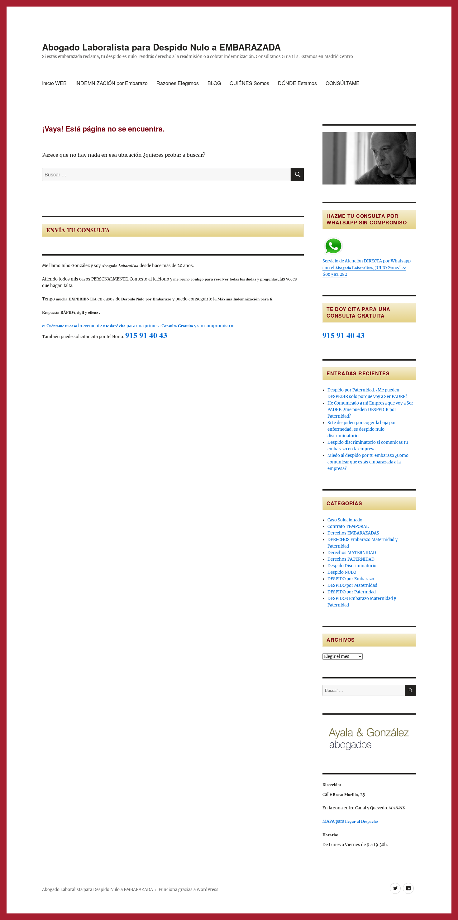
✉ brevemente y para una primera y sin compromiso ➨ (138, 325)
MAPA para (350, 821)
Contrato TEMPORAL (348, 526)
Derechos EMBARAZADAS (353, 533)
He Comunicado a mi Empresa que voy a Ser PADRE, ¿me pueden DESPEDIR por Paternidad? (370, 409)
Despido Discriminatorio (351, 565)
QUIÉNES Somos (249, 83)
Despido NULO (341, 572)
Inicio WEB (54, 83)
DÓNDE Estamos (297, 83)
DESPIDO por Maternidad (352, 585)
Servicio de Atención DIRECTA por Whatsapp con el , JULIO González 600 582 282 (366, 267)
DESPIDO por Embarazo (350, 579)
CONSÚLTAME (343, 83)
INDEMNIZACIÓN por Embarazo (111, 83)
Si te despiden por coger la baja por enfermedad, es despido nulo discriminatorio (361, 429)
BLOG (214, 83)
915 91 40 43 (146, 335)
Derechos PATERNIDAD (351, 559)
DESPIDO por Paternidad (351, 592)
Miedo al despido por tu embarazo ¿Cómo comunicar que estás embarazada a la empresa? (367, 462)
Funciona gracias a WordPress (188, 889)
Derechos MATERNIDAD (351, 552)
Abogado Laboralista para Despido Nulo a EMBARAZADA (161, 47)
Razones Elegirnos (177, 83)
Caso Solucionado (344, 520)
